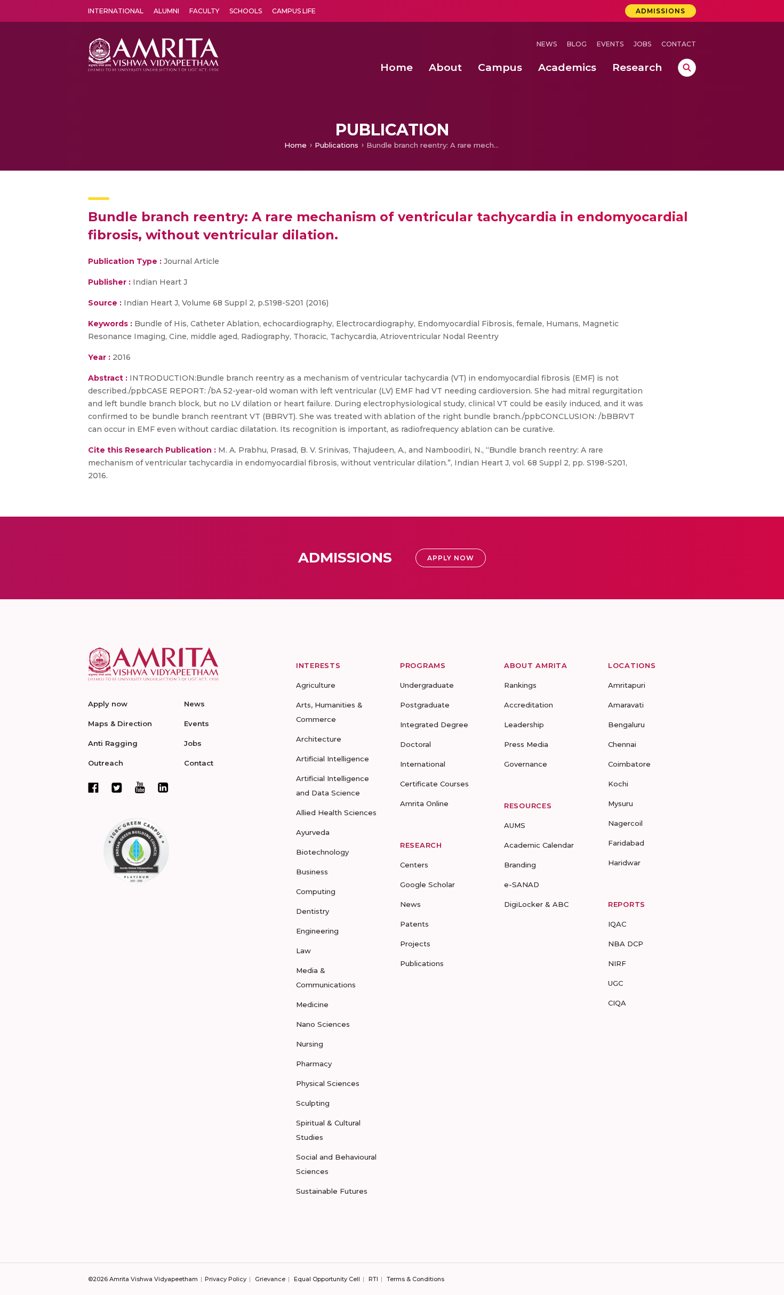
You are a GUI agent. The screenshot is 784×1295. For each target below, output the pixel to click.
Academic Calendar (539, 845)
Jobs (642, 44)
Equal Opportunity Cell (327, 1279)
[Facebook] (93, 787)
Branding (520, 864)
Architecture (318, 739)
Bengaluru (626, 724)
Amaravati (626, 705)
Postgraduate (425, 705)
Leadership (524, 724)
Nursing (309, 1044)
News (547, 44)
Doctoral (415, 744)
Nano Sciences (323, 1024)
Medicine (312, 1004)
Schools (245, 11)
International (115, 11)
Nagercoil (625, 823)
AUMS (514, 825)
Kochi (618, 783)
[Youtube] (140, 787)
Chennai (622, 744)
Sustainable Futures (331, 1191)
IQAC (617, 924)
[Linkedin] (163, 787)
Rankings (520, 685)
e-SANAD (521, 884)
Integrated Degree (434, 724)
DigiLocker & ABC (536, 904)
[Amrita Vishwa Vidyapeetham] (153, 54)
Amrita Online (424, 803)
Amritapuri (626, 685)
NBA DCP (625, 943)
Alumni (166, 11)
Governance (525, 764)
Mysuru (620, 803)
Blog (577, 44)
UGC (615, 983)
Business (312, 871)
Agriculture (315, 685)
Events (610, 44)
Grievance (270, 1279)
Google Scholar (427, 884)
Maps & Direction (120, 723)
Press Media (526, 744)
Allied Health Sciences (336, 812)
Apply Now (450, 558)
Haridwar (624, 862)
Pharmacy (314, 1063)
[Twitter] (116, 787)
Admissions (660, 11)
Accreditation (528, 705)
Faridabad (626, 843)
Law (303, 950)
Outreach (105, 763)
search (687, 68)
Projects (415, 943)
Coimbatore (629, 764)
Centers (414, 864)
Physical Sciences (327, 1083)
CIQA (617, 1003)
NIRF (617, 963)
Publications (336, 145)
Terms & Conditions (415, 1279)
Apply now (107, 703)
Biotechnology (322, 852)
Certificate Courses (434, 783)
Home (295, 145)
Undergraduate (427, 685)
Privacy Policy (225, 1279)
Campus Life (294, 11)
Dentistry (312, 911)
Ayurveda (313, 832)
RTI (373, 1279)
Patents (414, 924)
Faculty (204, 11)
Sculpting (313, 1103)
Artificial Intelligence (332, 758)
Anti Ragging (113, 743)
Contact (678, 44)
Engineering (317, 931)
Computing (315, 891)
